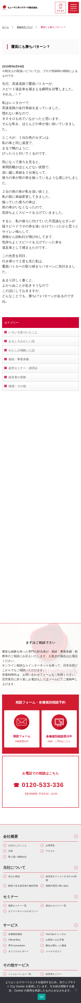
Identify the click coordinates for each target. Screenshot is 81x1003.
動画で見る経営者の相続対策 (23, 885)
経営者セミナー (54, 974)
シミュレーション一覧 (19, 974)
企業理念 (50, 845)
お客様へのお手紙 (55, 939)
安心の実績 (14, 876)
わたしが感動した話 (22, 350)
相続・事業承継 (19, 359)
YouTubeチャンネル (56, 934)
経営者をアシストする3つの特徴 (61, 878)
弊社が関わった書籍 (56, 945)
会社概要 (10, 836)
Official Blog (14, 939)
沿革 (10, 851)
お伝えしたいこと (17, 845)
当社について (14, 867)
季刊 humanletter (16, 945)
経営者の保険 (17, 377)
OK (42, 996)
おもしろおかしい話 (22, 341)
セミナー (10, 897)
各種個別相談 (15, 934)
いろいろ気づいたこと (23, 332)
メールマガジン (54, 951)
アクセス (50, 851)
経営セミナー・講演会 (23, 368)
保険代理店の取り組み (57, 885)
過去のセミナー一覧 (56, 905)
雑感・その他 (17, 386)
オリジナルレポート (18, 951)
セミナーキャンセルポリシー (23, 911)
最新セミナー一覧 (17, 905)
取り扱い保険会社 (17, 856)
